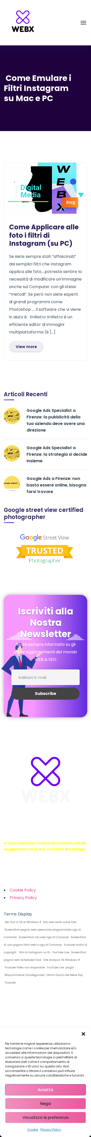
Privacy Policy (50, 1129)
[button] (83, 1033)
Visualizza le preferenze (45, 1117)
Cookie (32, 1129)
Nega (45, 1103)
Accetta (45, 1089)
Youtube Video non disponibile (24, 967)
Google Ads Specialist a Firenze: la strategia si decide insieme (57, 454)
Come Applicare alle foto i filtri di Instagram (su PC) (44, 235)
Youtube (10, 983)
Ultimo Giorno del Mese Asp (64, 975)
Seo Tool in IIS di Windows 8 (22, 922)
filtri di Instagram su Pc (33, 952)
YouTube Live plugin (60, 967)
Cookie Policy (23, 890)
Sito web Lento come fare (59, 922)
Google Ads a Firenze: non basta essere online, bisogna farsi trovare (56, 485)
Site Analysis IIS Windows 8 (61, 960)
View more (26, 346)
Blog (70, 202)
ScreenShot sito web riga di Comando (43, 937)
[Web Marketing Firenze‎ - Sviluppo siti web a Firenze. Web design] (23, 22)
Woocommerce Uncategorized (24, 975)
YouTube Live (60, 952)
